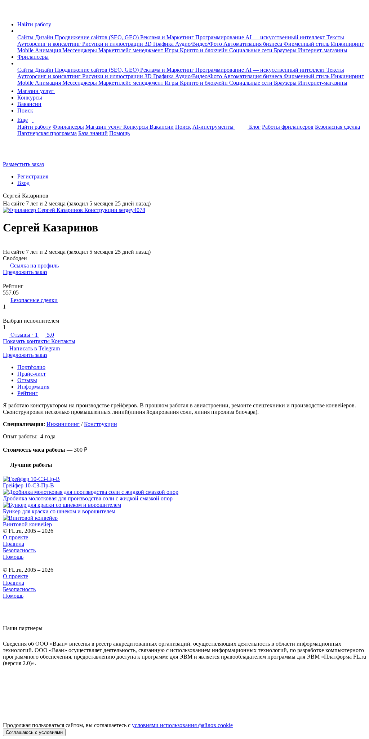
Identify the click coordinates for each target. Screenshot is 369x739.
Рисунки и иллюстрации (113, 44)
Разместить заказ (23, 164)
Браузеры (286, 50)
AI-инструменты (213, 127)
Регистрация (32, 176)
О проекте (15, 537)
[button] (19, 31)
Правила (13, 544)
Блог (255, 127)
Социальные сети (251, 50)
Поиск (25, 110)
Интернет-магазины (322, 50)
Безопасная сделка (337, 127)
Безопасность (19, 550)
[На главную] (9, 12)
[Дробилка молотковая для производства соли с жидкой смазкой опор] (184, 492)
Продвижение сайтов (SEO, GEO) (97, 37)
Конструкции (100, 424)
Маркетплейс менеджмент (131, 50)
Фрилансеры (33, 57)
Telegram (34, 348)
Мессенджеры (80, 50)
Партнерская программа (47, 133)
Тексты (335, 37)
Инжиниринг (347, 44)
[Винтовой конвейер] (184, 518)
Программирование (220, 37)
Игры (172, 50)
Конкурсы (29, 97)
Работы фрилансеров (288, 127)
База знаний (93, 133)
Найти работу (34, 24)
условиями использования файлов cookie (182, 725)
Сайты (26, 37)
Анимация (48, 50)
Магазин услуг (36, 91)
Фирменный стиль (307, 44)
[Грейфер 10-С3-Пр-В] (184, 479)
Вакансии (29, 104)
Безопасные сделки (34, 300)
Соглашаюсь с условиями (34, 732)
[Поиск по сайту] (23, 152)
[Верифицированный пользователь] (54, 196)
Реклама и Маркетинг (167, 37)
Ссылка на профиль (34, 265)
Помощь (119, 133)
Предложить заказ (25, 272)
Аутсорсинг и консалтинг (49, 44)
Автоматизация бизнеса (253, 44)
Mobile (26, 50)
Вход (23, 183)
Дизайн (45, 37)
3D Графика (160, 44)
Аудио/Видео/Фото (199, 44)
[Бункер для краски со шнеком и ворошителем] (184, 505)
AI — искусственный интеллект (285, 37)
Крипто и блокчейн (204, 50)
